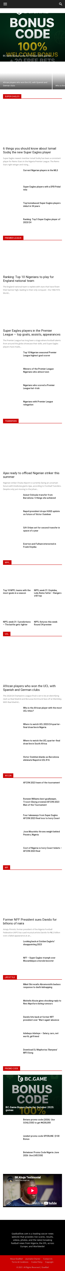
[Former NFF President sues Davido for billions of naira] (32, 895)
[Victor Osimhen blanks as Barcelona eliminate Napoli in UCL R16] (12, 762)
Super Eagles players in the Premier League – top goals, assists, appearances (31, 332)
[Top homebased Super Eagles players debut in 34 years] (12, 208)
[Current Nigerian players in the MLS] (12, 175)
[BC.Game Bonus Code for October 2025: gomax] (32, 37)
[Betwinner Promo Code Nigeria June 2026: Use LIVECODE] (12, 1158)
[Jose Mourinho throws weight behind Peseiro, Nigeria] (12, 837)
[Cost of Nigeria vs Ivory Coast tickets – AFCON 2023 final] (12, 853)
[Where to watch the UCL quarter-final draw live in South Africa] (12, 746)
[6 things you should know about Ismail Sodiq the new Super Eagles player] (32, 124)
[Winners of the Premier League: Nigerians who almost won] (12, 374)
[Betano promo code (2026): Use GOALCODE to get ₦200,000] (12, 1125)
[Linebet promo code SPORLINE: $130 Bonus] (12, 1141)
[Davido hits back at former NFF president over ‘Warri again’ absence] (12, 1022)
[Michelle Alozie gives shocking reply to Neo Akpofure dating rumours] (12, 1006)
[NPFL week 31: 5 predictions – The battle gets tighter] (17, 610)
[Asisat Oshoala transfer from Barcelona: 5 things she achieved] (12, 500)
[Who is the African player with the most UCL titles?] (12, 713)
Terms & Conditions (20, 1262)
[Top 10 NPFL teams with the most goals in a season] (17, 578)
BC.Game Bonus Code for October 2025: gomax (30, 1109)
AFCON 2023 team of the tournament (41, 782)
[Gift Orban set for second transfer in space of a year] (12, 533)
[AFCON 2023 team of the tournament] (12, 788)
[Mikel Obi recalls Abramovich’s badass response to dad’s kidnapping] (12, 990)
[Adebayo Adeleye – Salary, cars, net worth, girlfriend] (12, 1039)
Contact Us (47, 1259)
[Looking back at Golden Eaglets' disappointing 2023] (12, 947)
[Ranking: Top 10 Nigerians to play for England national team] (32, 259)
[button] (61, 4)
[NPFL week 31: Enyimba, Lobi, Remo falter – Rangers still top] (48, 578)
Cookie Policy (36, 1262)
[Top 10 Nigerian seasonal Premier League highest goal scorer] (12, 358)
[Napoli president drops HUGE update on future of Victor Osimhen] (12, 516)
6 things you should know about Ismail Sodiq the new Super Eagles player (29, 150)
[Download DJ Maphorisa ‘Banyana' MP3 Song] (12, 1055)
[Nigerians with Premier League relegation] (12, 407)
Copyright (49, 1262)
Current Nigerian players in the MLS (40, 170)
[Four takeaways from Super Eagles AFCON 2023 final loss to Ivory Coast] (12, 820)
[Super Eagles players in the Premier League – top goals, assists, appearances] (32, 312)
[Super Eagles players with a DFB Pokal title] (12, 192)
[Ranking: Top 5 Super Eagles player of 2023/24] (12, 224)
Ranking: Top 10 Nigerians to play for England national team (28, 279)
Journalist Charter (33, 1259)
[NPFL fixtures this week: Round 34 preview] (48, 610)
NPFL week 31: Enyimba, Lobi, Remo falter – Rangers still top (48, 593)
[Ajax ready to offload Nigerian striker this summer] (32, 448)
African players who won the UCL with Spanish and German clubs (29, 688)
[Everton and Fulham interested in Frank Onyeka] (12, 549)
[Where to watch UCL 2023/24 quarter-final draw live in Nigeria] (12, 729)
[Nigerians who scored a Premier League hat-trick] (12, 390)
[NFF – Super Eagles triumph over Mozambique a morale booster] (12, 963)
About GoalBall (16, 1259)
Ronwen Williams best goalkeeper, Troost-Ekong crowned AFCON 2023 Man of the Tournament (41, 802)
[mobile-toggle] (5, 4)
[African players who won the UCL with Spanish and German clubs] (26, 75)
